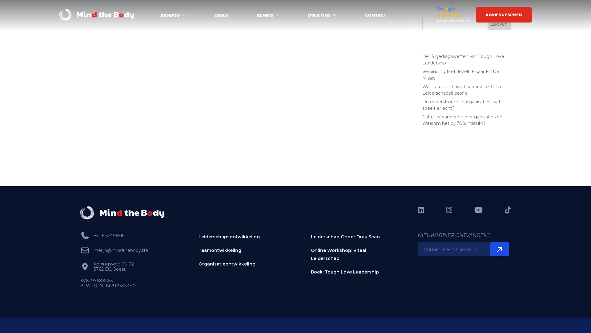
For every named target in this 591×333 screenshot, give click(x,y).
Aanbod (170, 15)
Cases (221, 15)
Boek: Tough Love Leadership (345, 272)
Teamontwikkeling (220, 250)
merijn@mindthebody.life (121, 250)
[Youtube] (478, 210)
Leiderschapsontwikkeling (229, 237)
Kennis (265, 15)
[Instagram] (449, 210)
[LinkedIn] (421, 210)
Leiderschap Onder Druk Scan (345, 237)
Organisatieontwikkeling (227, 264)
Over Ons (319, 15)
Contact (376, 15)
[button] (453, 15)
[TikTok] (508, 210)
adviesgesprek (503, 14)
